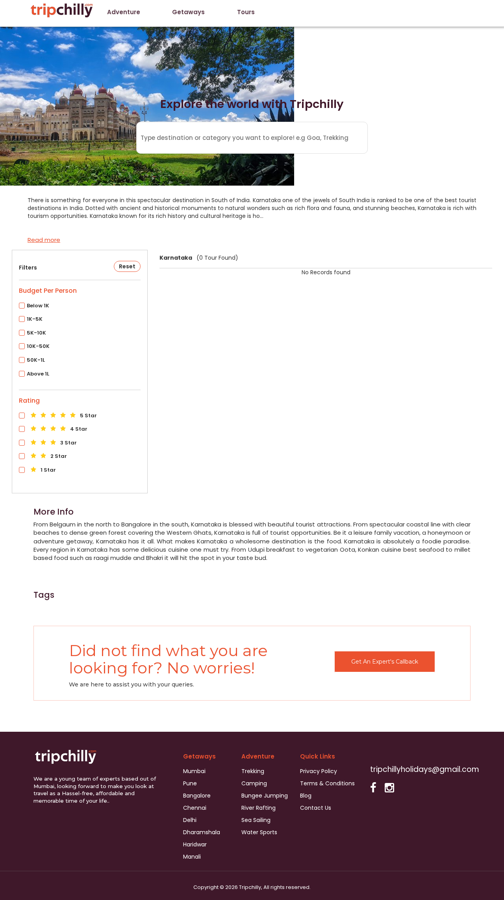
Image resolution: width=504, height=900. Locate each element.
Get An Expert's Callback (384, 661)
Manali (192, 857)
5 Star (88, 415)
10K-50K (38, 346)
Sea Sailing (256, 820)
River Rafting (258, 808)
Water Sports (259, 832)
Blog (305, 796)
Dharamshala (201, 832)
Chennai (194, 808)
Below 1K (38, 305)
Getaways (188, 12)
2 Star (58, 456)
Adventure (123, 12)
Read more (44, 240)
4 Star (78, 429)
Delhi (189, 820)
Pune (190, 783)
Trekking (252, 771)
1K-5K (35, 319)
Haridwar (195, 844)
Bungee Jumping (264, 796)
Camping (254, 783)
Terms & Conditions (327, 783)
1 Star (47, 470)
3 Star (68, 442)
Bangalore (197, 796)
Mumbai (194, 771)
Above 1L (38, 373)
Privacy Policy (318, 771)
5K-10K (36, 333)
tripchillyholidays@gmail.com (424, 769)
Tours (246, 12)
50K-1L (36, 360)
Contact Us (315, 808)
